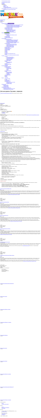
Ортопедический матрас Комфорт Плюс (5, 188)
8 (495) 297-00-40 (4, 411)
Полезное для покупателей (7, 7)
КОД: (1, 190)
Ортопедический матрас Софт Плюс (5, 228)
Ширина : (1, 212)
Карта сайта (3, 408)
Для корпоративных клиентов (6, 2)
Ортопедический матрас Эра (4, 215)
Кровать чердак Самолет (3, 296)
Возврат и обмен (6, 6)
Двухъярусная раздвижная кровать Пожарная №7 (7, 283)
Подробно (3, 414)
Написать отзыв (2, 103)
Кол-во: (1, 107)
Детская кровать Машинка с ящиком (5, 309)
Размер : (1, 252)
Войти (3, 403)
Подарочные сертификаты (5, 407)
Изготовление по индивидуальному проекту (10, 9)
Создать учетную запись (5, 404)
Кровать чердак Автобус (3, 348)
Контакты (3, 3)
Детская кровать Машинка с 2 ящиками (5, 322)
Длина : (1, 199)
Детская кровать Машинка (4, 335)
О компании (5, 5)
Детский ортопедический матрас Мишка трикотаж (7, 255)
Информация (3, 8)
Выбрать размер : (2, 105)
